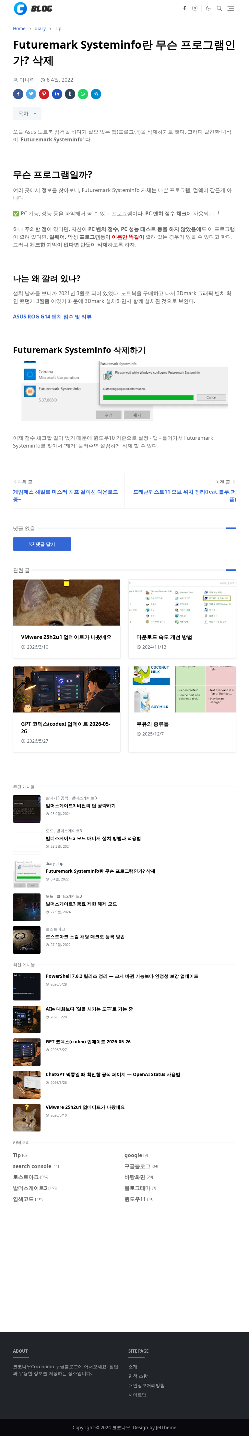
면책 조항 (138, 1376)
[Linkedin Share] (57, 94)
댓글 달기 (45, 544)
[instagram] (195, 8)
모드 (50, 830)
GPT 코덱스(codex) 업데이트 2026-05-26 (88, 1041)
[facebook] (184, 8)
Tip (60, 863)
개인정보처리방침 (146, 1385)
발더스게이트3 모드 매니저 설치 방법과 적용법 (93, 838)
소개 (132, 1366)
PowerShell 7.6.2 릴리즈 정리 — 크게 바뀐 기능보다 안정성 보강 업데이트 (122, 976)
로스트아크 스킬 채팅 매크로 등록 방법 (85, 936)
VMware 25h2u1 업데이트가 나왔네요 (66, 636)
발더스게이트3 (84, 798)
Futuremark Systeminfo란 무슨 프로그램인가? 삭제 (100, 871)
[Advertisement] (124, 1263)
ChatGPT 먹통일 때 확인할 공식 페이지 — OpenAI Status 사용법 (113, 1074)
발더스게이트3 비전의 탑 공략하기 (81, 805)
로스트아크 (55, 929)
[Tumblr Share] (70, 94)
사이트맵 (137, 1395)
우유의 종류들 (152, 723)
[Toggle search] (219, 8)
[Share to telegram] (96, 94)
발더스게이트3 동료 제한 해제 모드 (81, 904)
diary (51, 863)
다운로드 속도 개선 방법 (164, 636)
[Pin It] (44, 94)
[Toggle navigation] (230, 8)
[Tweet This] (31, 94)
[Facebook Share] (18, 94)
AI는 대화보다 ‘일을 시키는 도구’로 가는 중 (89, 1009)
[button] (208, 8)
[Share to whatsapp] (83, 94)
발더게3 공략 (57, 798)
